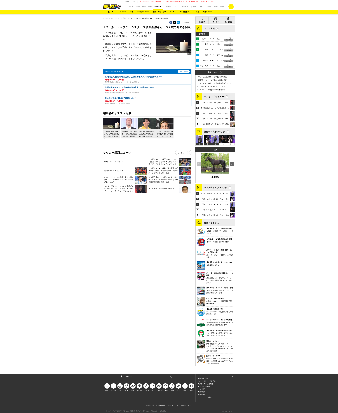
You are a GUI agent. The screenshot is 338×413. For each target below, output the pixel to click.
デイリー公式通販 (192, 2)
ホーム (105, 18)
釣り (212, 2)
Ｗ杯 (131, 12)
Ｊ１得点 (196, 12)
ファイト (184, 7)
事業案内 (202, 394)
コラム (209, 7)
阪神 (150, 7)
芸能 (138, 7)
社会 (222, 7)
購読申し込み (203, 378)
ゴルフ (176, 7)
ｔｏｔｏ (173, 12)
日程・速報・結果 (159, 12)
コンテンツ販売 (204, 386)
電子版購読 (228, 22)
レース (201, 7)
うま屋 (193, 7)
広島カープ (205, 2)
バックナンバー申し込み (207, 381)
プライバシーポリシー (206, 397)
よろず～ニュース (186, 405)
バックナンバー (215, 22)
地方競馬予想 (144, 2)
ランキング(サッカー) (214, 96)
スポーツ (167, 7)
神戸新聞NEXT (160, 405)
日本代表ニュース (143, 12)
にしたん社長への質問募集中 (173, 2)
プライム (130, 7)
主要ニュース (213, 72)
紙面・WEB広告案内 (206, 384)
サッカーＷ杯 (156, 2)
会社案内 (202, 389)
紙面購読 (202, 22)
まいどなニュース (173, 405)
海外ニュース (207, 12)
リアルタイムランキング (215, 187)
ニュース (123, 12)
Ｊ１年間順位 (184, 12)
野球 (144, 7)
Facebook (128, 376)
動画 (216, 7)
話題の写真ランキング (214, 132)
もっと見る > (183, 71)
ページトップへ (232, 376)
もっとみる (181, 153)
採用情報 (202, 392)
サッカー (157, 7)
